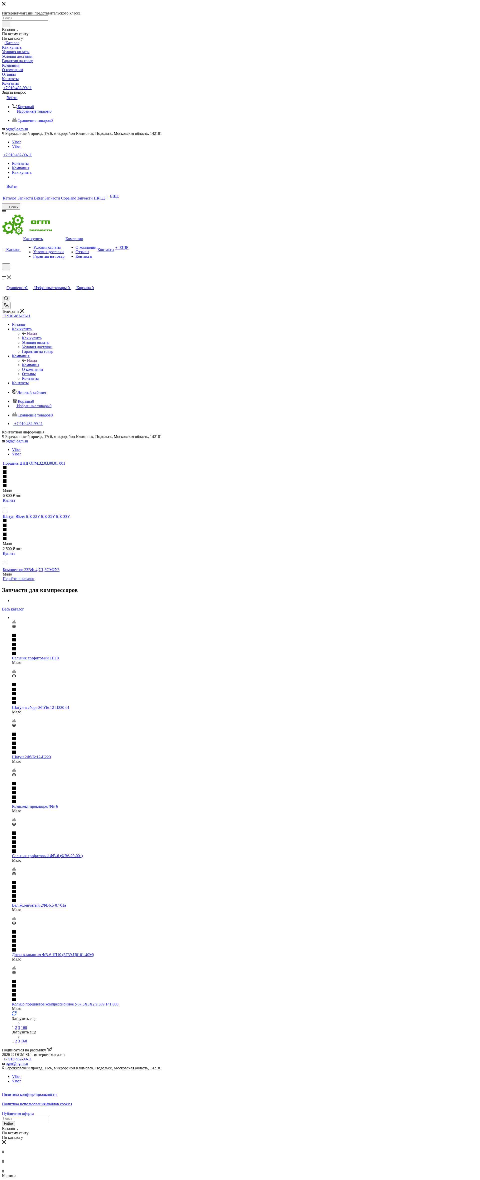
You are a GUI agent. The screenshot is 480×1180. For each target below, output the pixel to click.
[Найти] (6, 24)
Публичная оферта (18, 1113)
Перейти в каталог (18, 579)
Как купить (32, 338)
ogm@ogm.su (17, 129)
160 (24, 1027)
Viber (16, 142)
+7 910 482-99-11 (17, 88)
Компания (30, 365)
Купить (9, 500)
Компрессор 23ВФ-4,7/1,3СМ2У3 (31, 570)
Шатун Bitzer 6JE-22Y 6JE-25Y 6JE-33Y (36, 516)
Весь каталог (13, 609)
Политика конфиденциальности (29, 1094)
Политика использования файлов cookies (37, 1104)
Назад (32, 333)
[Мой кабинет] (4, 273)
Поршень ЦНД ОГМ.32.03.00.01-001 (34, 463)
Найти (8, 1124)
